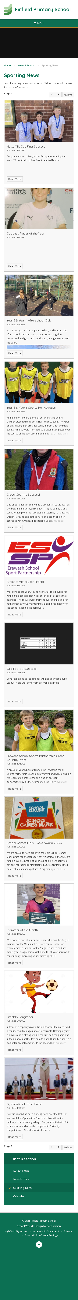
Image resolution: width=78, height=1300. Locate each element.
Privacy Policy (32, 1235)
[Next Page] (58, 94)
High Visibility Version (16, 1231)
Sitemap (68, 1231)
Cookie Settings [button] (49, 1235)
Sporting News (50, 65)
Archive (68, 94)
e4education (54, 1226)
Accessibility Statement (46, 1231)
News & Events (26, 65)
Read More (14, 179)
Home (7, 65)
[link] (52, 94)
